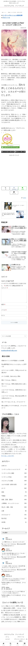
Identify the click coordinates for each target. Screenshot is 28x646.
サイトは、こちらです (7, 455)
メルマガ (7, 639)
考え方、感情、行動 (21, 151)
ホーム (7, 636)
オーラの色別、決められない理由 (11, 376)
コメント (4, 287)
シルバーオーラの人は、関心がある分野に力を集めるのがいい (14, 397)
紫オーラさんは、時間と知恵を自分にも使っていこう (14, 385)
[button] (25, 336)
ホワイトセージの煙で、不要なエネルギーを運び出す (14, 371)
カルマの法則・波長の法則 (8, 151)
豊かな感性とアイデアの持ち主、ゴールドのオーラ (14, 407)
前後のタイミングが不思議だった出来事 (13, 360)
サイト (3, 315)
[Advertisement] (14, 170)
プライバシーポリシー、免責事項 (20, 640)
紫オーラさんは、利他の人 (9, 380)
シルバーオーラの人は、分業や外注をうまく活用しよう (14, 391)
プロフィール (6, 17)
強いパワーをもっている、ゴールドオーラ (13, 402)
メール (4, 310)
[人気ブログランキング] (7, 139)
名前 (3, 304)
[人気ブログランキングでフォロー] (10, 146)
